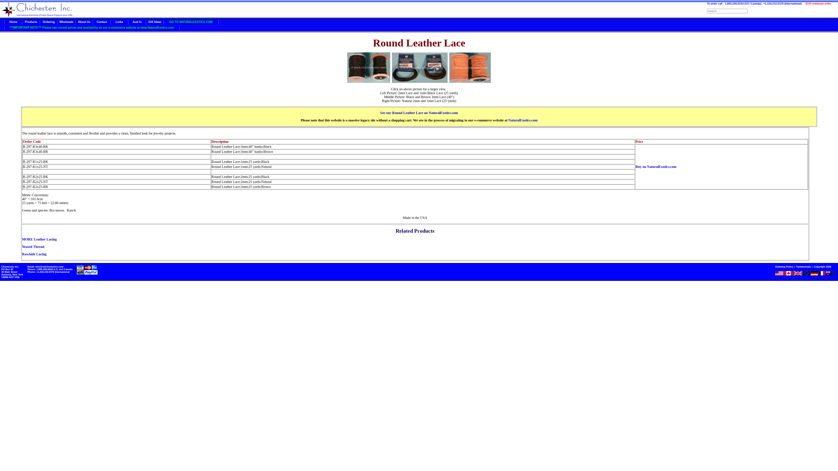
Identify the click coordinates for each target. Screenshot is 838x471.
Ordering (49, 22)
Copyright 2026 (822, 266)
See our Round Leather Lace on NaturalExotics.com (419, 113)
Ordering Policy (784, 266)
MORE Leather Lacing (39, 239)
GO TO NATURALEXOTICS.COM (191, 22)
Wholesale (66, 22)
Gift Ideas (154, 22)
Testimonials (803, 266)
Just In (137, 22)
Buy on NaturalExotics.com (655, 167)
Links (119, 22)
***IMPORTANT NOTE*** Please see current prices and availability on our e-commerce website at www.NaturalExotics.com (92, 27)
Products (31, 22)
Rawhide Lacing (34, 254)
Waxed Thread (33, 247)
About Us (84, 22)
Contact (102, 22)
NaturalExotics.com (522, 120)
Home (13, 22)
